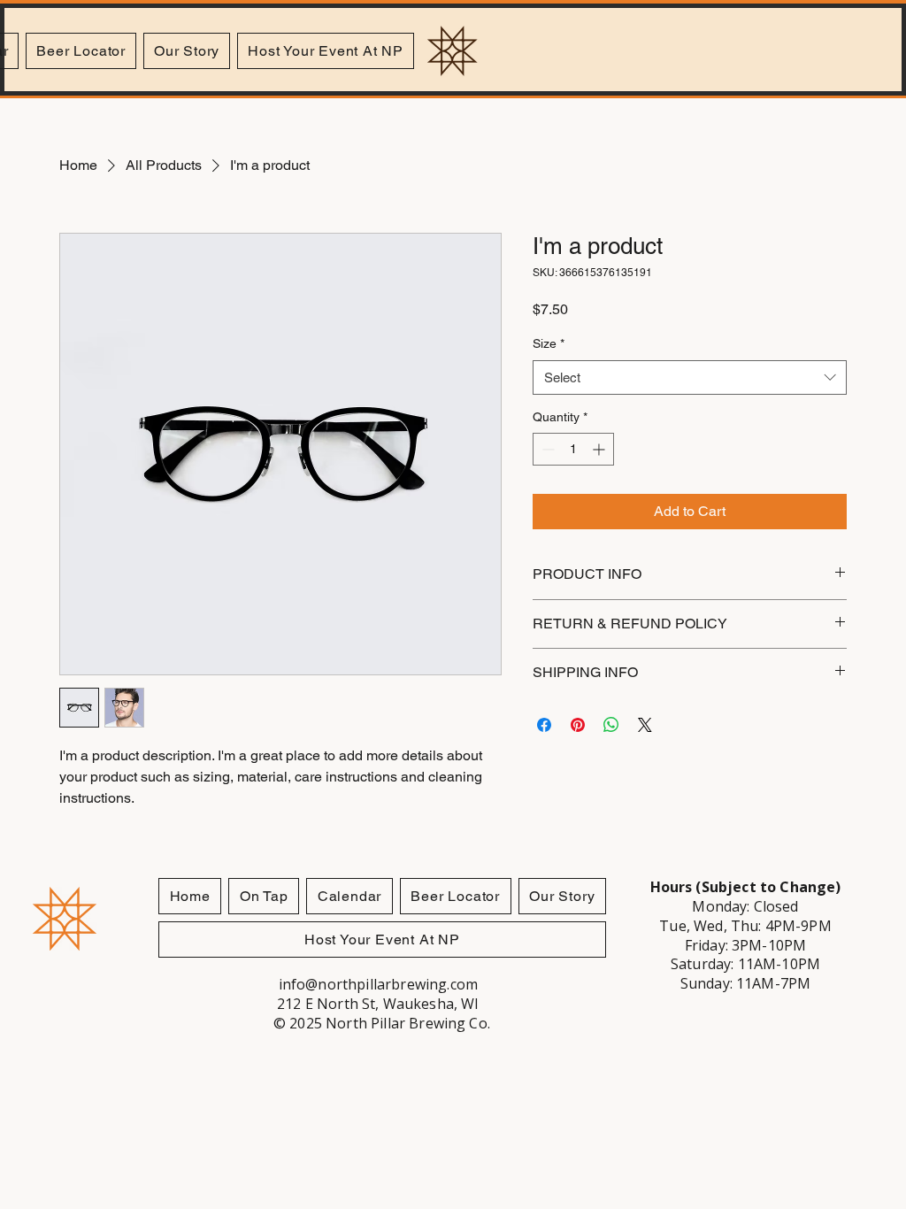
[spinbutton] (573, 449)
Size (548, 343)
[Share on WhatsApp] (611, 724)
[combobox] (690, 377)
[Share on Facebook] (544, 724)
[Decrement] (546, 449)
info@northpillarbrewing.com (378, 984)
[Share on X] (645, 724)
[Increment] (600, 449)
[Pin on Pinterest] (577, 724)
